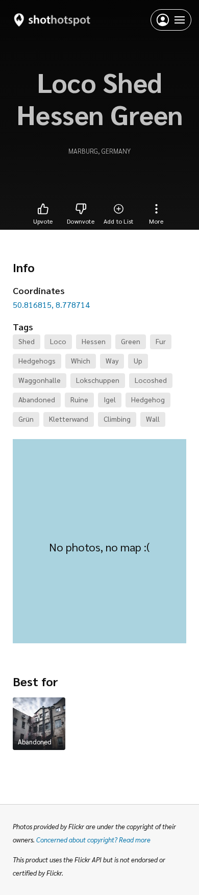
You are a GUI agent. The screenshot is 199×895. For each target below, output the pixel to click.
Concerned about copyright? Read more (93, 839)
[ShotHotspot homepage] (52, 19)
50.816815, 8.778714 (51, 304)
